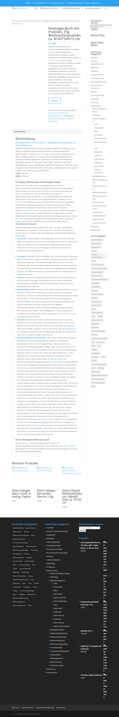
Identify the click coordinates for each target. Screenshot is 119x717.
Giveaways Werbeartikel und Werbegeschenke (38, 182)
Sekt (96, 148)
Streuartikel (52, 113)
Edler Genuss (99, 166)
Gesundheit (95, 283)
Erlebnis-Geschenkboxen (97, 256)
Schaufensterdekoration (99, 338)
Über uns (15, 707)
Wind (93, 386)
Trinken (94, 361)
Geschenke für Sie (41, 3)
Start (13, 21)
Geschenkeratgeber (92, 8)
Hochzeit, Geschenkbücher (57, 531)
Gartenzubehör (57, 362)
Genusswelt (21, 256)
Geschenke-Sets (100, 138)
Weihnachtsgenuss (33, 21)
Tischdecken (96, 353)
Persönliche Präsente (25, 224)
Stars (99, 346)
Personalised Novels (98, 82)
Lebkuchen (98, 152)
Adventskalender (99, 216)
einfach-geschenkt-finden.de (29, 714)
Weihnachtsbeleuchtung (99, 375)
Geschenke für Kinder (75, 3)
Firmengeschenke (97, 78)
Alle (36, 8)
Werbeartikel (96, 230)
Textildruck (22, 219)
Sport (93, 346)
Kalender (95, 298)
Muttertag (95, 99)
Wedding (94, 71)
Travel (103, 357)
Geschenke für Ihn (57, 3)
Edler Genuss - (100, 159)
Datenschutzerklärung (45, 707)
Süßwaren (98, 163)
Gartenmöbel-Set (66, 314)
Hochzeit (94, 58)
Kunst (93, 316)
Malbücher (95, 67)
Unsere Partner (28, 707)
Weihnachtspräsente (58, 637)
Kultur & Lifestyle (97, 313)
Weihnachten (21, 21)
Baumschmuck (98, 219)
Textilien (20, 277)
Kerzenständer (96, 305)
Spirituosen (98, 135)
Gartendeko (21, 368)
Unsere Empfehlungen (99, 364)
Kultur (94, 309)
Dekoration (21, 320)
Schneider (19, 202)
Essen (94, 261)
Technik (87, 3)
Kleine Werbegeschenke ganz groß (32, 439)
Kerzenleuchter (98, 202)
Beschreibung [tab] (19, 131)
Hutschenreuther (99, 223)
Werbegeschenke (99, 176)
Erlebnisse (94, 3)
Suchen (94, 29)
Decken (94, 251)
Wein (96, 131)
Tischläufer (95, 357)
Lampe (100, 316)
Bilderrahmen (96, 247)
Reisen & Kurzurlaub (98, 331)
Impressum (60, 707)
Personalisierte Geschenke (57, 553)
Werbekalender (29, 210)
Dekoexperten (70, 329)
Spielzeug (96, 115)
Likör (96, 124)
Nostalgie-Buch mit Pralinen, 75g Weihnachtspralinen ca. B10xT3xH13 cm (45, 144)
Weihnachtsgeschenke (71, 8)
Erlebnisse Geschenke (48, 8)
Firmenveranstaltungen (99, 268)
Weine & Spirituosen (98, 383)
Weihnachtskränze (100, 192)
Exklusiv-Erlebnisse (98, 265)
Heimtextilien (98, 212)
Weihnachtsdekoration (59, 644)
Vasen (94, 368)
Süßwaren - (98, 155)
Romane (94, 92)
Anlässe (28, 3)
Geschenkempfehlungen (99, 279)
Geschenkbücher (97, 75)
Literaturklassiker (97, 95)
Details (54, 100)
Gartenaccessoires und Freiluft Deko (32, 338)
